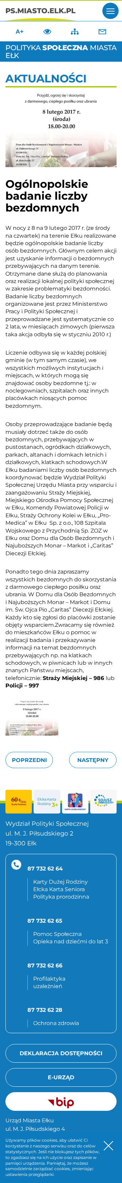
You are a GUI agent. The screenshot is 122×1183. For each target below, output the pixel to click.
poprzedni (29, 760)
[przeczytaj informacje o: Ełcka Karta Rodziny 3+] (47, 802)
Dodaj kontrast (47, 31)
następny (92, 760)
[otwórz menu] (110, 11)
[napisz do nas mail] (102, 31)
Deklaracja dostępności (61, 1053)
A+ (20, 31)
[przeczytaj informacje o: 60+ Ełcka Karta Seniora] (18, 802)
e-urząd (61, 1077)
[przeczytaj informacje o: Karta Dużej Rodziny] (75, 802)
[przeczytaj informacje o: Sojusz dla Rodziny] (103, 802)
